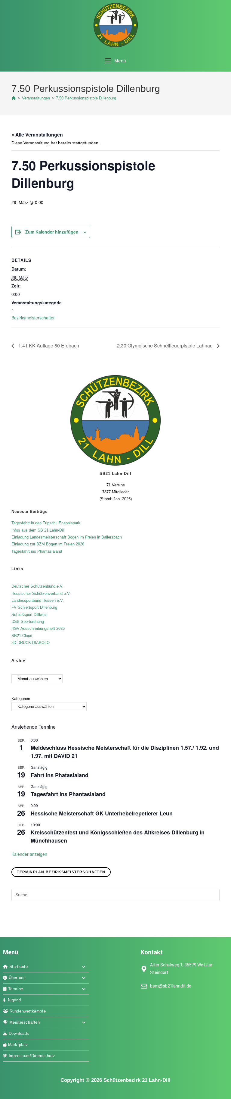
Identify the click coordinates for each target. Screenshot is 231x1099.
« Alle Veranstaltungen (37, 134)
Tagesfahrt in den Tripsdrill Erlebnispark (45, 523)
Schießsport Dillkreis (29, 614)
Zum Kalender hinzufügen (52, 232)
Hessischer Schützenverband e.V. (41, 593)
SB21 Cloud (21, 635)
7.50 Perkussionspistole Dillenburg (86, 98)
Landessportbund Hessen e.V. (37, 600)
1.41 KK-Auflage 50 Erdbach (48, 345)
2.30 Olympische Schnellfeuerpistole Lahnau (165, 345)
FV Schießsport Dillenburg (34, 607)
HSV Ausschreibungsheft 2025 (38, 628)
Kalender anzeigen (29, 854)
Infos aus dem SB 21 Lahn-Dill (38, 530)
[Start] (13, 98)
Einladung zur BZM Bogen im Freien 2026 (47, 544)
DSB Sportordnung (27, 621)
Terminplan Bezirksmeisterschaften (61, 872)
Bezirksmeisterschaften (33, 318)
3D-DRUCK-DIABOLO (30, 642)
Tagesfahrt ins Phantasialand (36, 551)
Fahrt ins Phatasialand (59, 775)
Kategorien (20, 698)
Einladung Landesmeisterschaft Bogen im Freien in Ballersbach (66, 537)
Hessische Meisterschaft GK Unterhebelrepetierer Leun (102, 813)
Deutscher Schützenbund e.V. (37, 586)
